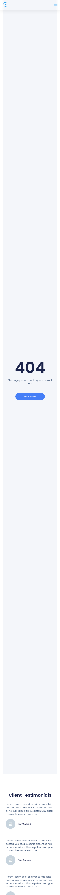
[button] (56, 5)
